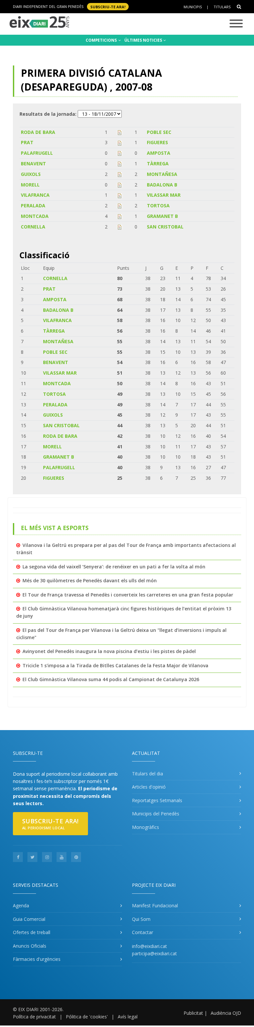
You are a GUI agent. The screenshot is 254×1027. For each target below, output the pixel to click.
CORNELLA (33, 227)
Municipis (193, 6)
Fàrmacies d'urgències (37, 959)
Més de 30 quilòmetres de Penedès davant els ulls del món (89, 580)
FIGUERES (157, 142)
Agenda (21, 905)
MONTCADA (35, 216)
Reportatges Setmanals (157, 800)
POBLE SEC (159, 132)
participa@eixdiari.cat (154, 953)
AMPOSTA (158, 153)
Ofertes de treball (31, 932)
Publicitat (193, 1013)
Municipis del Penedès (155, 813)
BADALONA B (162, 185)
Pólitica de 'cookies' (87, 1016)
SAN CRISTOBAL (165, 227)
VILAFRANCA (35, 195)
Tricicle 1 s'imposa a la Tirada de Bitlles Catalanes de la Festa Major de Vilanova (115, 665)
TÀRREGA (158, 163)
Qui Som (141, 919)
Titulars (222, 6)
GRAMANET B (162, 216)
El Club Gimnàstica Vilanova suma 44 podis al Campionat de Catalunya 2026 (110, 679)
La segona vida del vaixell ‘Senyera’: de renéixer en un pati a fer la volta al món (113, 566)
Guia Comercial (29, 919)
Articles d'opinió (149, 787)
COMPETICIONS (102, 40)
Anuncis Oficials (29, 946)
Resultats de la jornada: (48, 114)
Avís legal (128, 1016)
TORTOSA (158, 205)
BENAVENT (33, 163)
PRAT (27, 142)
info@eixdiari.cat (149, 946)
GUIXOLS (31, 174)
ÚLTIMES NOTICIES (143, 40)
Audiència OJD (226, 1013)
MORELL (30, 185)
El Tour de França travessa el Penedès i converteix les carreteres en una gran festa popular (127, 595)
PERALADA (33, 205)
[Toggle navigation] (236, 24)
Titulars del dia (147, 773)
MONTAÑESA (162, 174)
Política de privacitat (34, 1016)
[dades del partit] (119, 132)
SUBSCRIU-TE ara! (107, 6)
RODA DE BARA (38, 132)
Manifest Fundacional (155, 905)
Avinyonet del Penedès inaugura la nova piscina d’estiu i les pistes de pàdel (109, 651)
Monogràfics (145, 827)
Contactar (142, 932)
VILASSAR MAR (164, 195)
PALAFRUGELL (37, 153)
